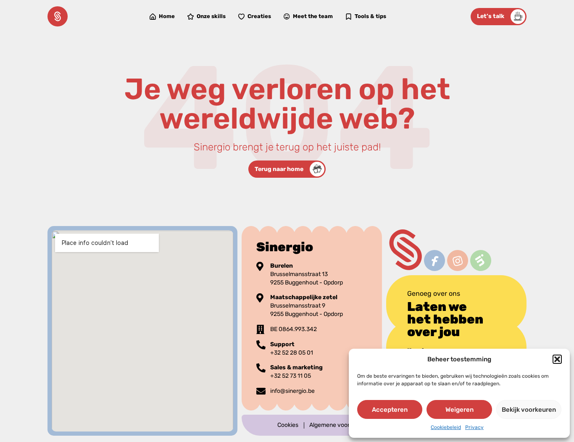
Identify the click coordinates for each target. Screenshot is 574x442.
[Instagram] (457, 260)
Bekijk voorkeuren (529, 409)
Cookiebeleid (446, 427)
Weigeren (459, 409)
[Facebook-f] (434, 260)
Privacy (474, 427)
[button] (557, 359)
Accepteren (390, 409)
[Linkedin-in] (480, 260)
